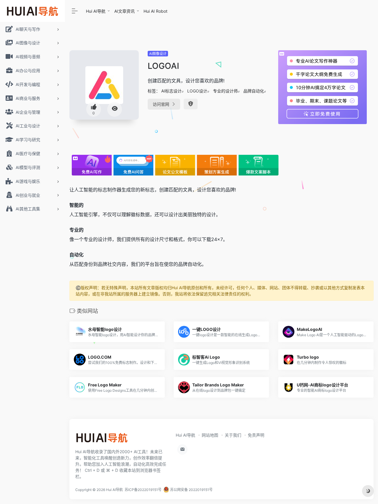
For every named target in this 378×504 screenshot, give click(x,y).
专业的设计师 (225, 90)
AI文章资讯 (124, 11)
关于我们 (233, 435)
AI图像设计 (158, 53)
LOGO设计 (197, 90)
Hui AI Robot (155, 11)
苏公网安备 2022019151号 (191, 489)
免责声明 (256, 435)
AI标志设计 (171, 90)
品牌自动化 (253, 90)
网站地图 (210, 435)
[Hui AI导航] (101, 440)
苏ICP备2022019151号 (143, 489)
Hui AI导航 (95, 11)
